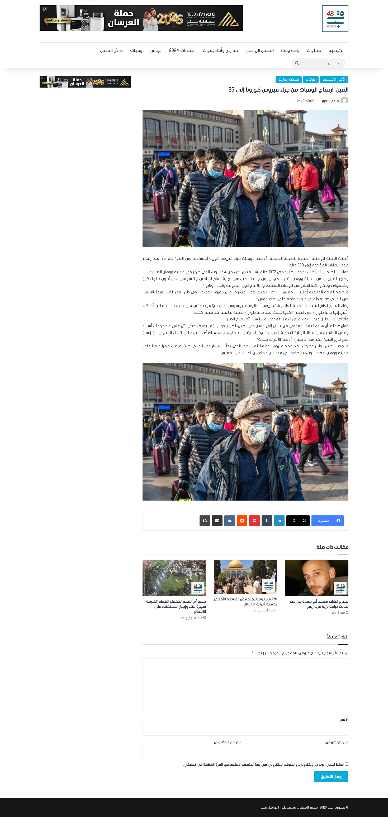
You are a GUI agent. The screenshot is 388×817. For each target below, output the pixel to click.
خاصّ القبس (111, 50)
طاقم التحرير (330, 100)
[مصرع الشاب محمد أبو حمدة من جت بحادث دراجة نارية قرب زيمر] (316, 578)
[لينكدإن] (279, 520)
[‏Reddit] (242, 520)
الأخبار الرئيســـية (334, 79)
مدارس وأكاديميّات (220, 50)
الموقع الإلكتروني (227, 742)
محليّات (314, 50)
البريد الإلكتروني (336, 742)
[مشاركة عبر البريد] (217, 520)
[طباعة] (205, 520)
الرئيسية (336, 50)
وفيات (136, 50)
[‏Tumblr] (267, 520)
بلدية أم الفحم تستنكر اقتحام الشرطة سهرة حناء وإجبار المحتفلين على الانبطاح (176, 607)
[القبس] (335, 18)
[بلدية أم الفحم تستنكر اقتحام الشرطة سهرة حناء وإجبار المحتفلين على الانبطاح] (174, 578)
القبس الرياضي (259, 50)
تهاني (156, 50)
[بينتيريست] (254, 520)
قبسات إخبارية (288, 79)
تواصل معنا (269, 807)
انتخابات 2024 (182, 50)
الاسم (344, 719)
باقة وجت (290, 50)
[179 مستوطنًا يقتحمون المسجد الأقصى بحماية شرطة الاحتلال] (245, 577)
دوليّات (311, 79)
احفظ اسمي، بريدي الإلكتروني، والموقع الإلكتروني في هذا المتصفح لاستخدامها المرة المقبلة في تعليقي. (263, 764)
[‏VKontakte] (229, 520)
